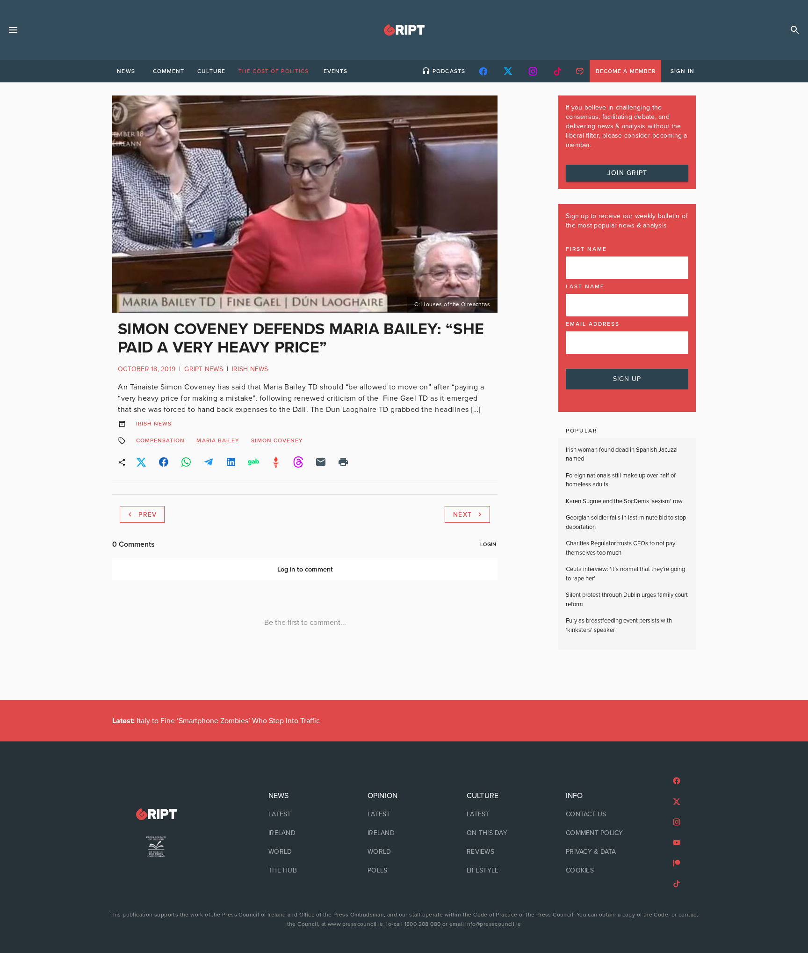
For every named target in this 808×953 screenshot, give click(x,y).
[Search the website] (795, 30)
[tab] (126, 71)
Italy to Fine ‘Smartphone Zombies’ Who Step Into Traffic (216, 721)
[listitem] (305, 814)
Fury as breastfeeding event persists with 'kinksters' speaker (619, 625)
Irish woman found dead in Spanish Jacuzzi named (622, 454)
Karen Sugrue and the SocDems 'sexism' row (624, 501)
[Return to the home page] (156, 814)
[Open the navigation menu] (13, 30)
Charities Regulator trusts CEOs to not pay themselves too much (620, 548)
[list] (305, 833)
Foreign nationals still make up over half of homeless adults (621, 480)
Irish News (250, 369)
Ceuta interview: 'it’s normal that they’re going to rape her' (625, 573)
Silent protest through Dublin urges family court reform (627, 599)
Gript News (203, 369)
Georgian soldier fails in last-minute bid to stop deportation (626, 522)
